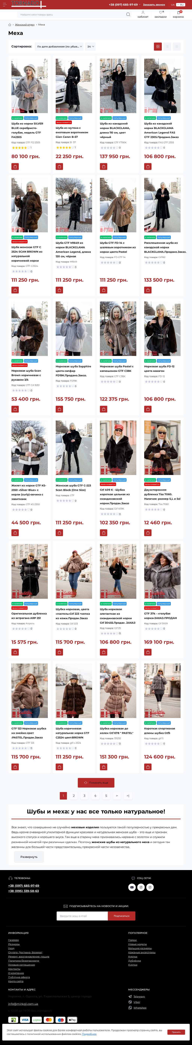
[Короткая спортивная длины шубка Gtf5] (162, 690)
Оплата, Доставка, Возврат (25, 952)
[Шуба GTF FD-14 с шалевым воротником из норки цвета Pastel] (118, 205)
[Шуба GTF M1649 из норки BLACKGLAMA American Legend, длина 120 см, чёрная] (74, 205)
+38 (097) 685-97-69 (23, 885)
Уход (11, 948)
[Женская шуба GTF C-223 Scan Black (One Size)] (74, 447)
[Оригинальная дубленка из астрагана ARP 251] (29, 571)
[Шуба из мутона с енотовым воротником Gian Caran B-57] (74, 86)
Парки (132, 939)
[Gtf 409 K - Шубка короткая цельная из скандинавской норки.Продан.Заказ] (118, 447)
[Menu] (5, 5)
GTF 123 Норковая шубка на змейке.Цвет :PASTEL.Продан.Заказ (28, 733)
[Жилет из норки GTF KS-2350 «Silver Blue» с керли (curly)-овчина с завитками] (29, 447)
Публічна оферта (19, 977)
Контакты (14, 968)
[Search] (128, 14)
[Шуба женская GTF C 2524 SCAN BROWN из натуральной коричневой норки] (29, 205)
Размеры (14, 944)
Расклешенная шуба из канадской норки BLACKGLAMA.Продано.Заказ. (165, 247)
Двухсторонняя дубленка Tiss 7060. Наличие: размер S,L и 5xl (162, 494)
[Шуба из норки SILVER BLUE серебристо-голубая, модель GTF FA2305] (29, 86)
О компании (16, 972)
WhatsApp (140, 1007)
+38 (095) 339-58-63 (23, 891)
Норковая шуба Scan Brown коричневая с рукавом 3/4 (26, 375)
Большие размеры (140, 948)
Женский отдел (24, 24)
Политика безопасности (23, 960)
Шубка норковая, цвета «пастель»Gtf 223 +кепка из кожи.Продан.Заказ (73, 614)
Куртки (132, 956)
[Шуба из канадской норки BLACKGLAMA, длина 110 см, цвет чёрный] (118, 86)
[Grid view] (158, 47)
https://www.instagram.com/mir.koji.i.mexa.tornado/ (141, 887)
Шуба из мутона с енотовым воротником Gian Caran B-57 (72, 132)
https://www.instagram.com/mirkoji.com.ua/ (150, 887)
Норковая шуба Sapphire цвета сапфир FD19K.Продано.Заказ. (73, 371)
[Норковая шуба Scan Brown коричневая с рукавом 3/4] (29, 328)
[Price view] (177, 47)
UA (173, 4)
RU (182, 4)
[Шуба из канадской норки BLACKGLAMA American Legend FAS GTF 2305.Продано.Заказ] (162, 86)
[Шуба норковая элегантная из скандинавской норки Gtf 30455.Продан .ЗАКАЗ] (118, 571)
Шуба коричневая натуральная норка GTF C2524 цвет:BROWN (72, 733)
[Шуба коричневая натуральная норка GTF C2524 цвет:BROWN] (74, 690)
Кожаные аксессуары (141, 952)
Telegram (139, 996)
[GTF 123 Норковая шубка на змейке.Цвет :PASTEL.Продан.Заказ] (29, 690)
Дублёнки (134, 960)
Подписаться (121, 915)
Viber (137, 1002)
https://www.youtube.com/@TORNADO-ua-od (132, 887)
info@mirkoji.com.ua (23, 1004)
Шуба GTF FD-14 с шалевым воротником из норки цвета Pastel (118, 247)
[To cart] (15, 166)
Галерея (13, 939)
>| (128, 795)
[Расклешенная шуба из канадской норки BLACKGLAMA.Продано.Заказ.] (162, 205)
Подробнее (89, 1033)
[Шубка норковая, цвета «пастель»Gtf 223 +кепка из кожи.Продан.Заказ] (74, 571)
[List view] (167, 47)
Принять (176, 1032)
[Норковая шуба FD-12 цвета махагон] (162, 328)
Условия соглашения (21, 964)
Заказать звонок (154, 4)
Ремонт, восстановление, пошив (28, 956)
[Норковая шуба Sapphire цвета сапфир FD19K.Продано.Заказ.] (74, 328)
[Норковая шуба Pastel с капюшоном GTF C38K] (118, 328)
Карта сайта (15, 981)
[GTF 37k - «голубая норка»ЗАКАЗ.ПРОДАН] (162, 571)
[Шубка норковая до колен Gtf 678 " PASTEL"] (118, 690)
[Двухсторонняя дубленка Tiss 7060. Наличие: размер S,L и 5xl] (162, 447)
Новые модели (137, 944)
